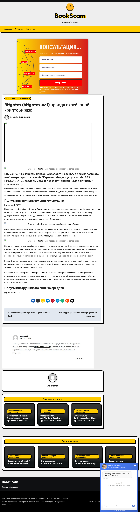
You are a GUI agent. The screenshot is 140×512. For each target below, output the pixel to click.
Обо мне (19, 29)
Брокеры (8, 29)
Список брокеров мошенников (17, 98)
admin (15, 117)
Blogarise (59, 502)
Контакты (30, 29)
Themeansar (7, 505)
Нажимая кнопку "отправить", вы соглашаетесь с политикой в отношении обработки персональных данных (59, 89)
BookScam (70, 15)
